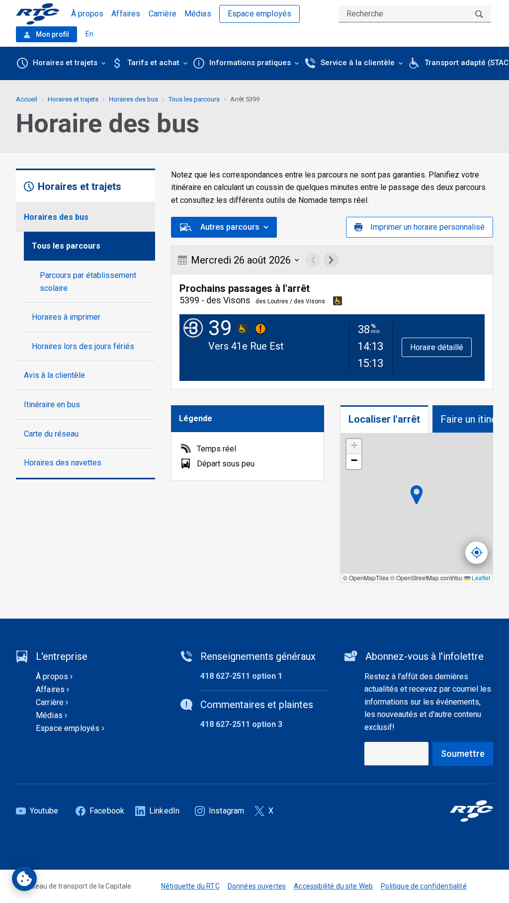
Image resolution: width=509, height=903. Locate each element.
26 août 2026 (241, 260)
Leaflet (480, 577)
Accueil (26, 99)
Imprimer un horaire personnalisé (427, 227)
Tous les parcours (66, 246)
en (89, 34)
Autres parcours (229, 227)
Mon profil (51, 34)
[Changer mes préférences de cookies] (24, 878)
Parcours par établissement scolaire (88, 282)
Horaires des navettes (62, 462)
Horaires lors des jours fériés (83, 346)
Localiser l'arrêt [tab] (384, 419)
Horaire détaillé (436, 347)
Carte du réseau (51, 434)
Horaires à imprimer (66, 317)
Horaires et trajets (73, 99)
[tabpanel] (416, 508)
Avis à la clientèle (54, 375)
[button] (353, 446)
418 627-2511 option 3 (241, 724)
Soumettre (463, 753)
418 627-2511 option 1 (241, 676)
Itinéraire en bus (52, 404)
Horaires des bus (56, 217)
